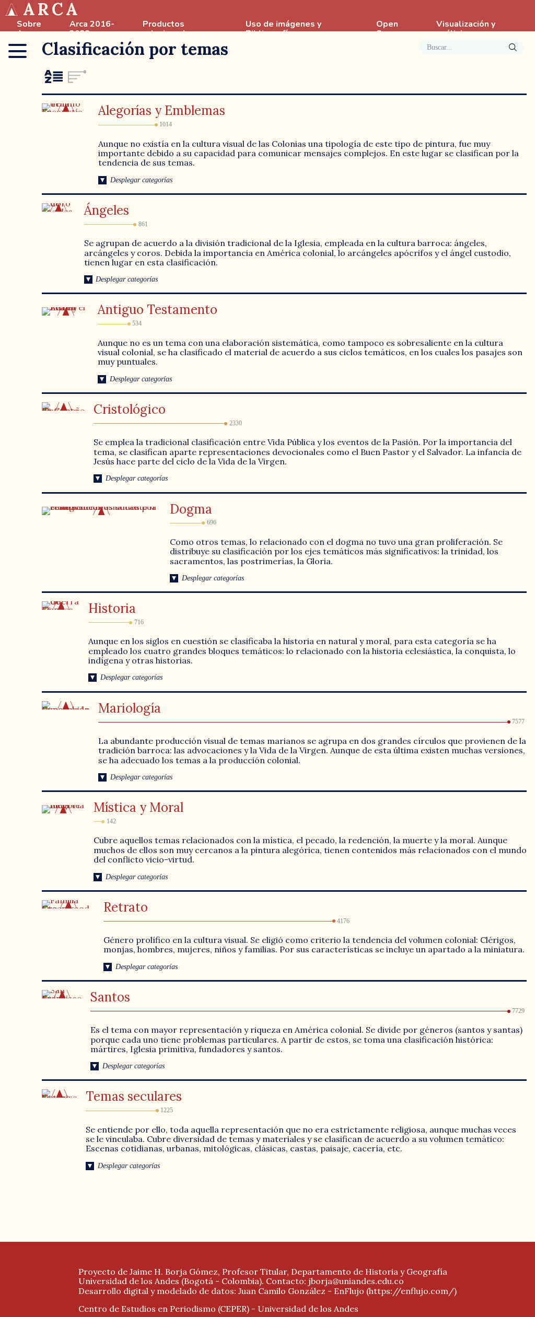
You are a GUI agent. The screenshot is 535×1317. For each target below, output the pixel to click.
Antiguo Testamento (157, 309)
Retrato (125, 907)
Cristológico (130, 409)
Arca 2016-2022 (91, 29)
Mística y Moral (138, 807)
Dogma (191, 509)
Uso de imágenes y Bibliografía (283, 29)
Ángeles (106, 210)
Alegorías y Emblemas (161, 110)
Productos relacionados (169, 29)
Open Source (390, 29)
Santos (110, 997)
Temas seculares (134, 1096)
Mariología (129, 708)
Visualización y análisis (465, 29)
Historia (112, 608)
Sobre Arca (29, 29)
